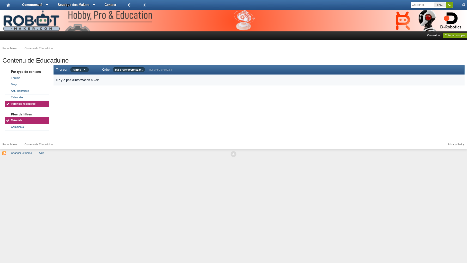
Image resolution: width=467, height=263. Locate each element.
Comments (17, 126)
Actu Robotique (20, 90)
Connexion (433, 35)
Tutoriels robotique (23, 103)
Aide (41, 152)
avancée (460, 5)
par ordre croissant (160, 69)
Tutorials (16, 120)
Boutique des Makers (73, 5)
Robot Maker (10, 144)
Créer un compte (455, 35)
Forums (15, 77)
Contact (110, 5)
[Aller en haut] (233, 154)
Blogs (14, 84)
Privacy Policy (456, 144)
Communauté (32, 5)
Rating (78, 69)
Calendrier (17, 97)
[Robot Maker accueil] (8, 5)
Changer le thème (21, 152)
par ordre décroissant (129, 69)
